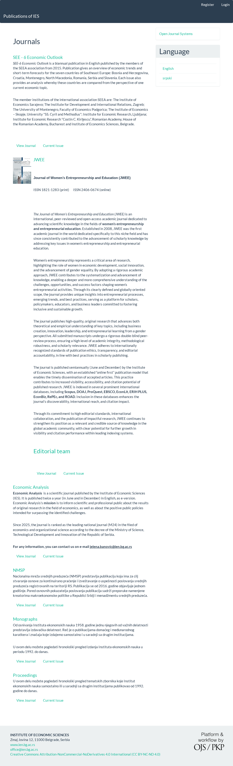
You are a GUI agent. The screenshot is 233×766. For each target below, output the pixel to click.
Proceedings (25, 675)
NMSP (19, 570)
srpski (167, 78)
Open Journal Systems (176, 34)
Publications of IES (21, 16)
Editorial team (51, 451)
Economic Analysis (31, 487)
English (168, 68)
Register (207, 5)
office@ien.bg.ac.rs (24, 749)
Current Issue (53, 146)
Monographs (25, 619)
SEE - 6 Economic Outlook (38, 57)
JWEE (39, 159)
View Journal (26, 146)
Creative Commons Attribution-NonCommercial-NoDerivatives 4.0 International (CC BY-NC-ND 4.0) (85, 754)
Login (225, 5)
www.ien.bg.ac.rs (22, 745)
